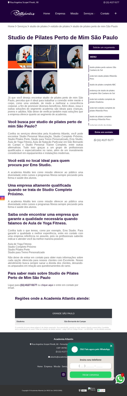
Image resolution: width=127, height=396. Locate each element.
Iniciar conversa (91, 374)
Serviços (88, 13)
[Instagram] (63, 374)
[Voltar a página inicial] (23, 13)
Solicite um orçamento (104, 47)
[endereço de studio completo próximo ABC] (45, 57)
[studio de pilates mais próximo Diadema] (45, 82)
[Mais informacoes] (115, 14)
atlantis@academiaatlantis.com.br (64, 357)
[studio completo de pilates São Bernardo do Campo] (71, 57)
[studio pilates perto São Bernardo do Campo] (20, 82)
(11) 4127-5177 (112, 2)
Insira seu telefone (90, 360)
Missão (74, 13)
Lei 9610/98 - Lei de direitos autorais (97, 329)
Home (46, 13)
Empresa (60, 13)
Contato (105, 13)
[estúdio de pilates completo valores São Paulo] (20, 57)
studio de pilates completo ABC (103, 85)
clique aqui (47, 285)
